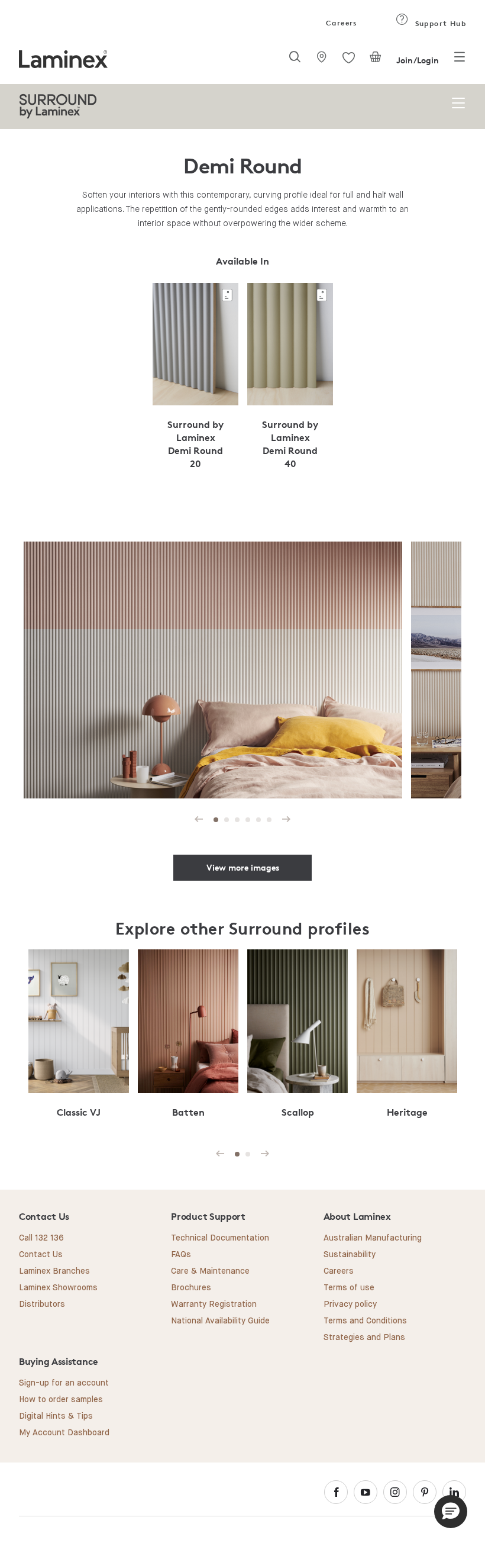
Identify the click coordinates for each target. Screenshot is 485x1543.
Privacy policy (350, 1304)
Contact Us (41, 1255)
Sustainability (350, 1255)
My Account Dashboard (64, 1433)
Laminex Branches (54, 1271)
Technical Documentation (220, 1238)
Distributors (42, 1304)
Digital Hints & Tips (56, 1416)
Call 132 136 (41, 1238)
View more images (242, 867)
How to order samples (61, 1400)
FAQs (181, 1255)
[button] (450, 1511)
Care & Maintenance (210, 1271)
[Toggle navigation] (459, 60)
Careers (341, 22)
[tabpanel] (195, 382)
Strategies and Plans (364, 1337)
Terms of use (349, 1288)
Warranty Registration (214, 1304)
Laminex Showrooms (58, 1288)
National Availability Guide (220, 1321)
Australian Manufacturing (373, 1238)
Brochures (191, 1288)
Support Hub (439, 23)
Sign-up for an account (64, 1383)
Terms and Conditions (365, 1321)
